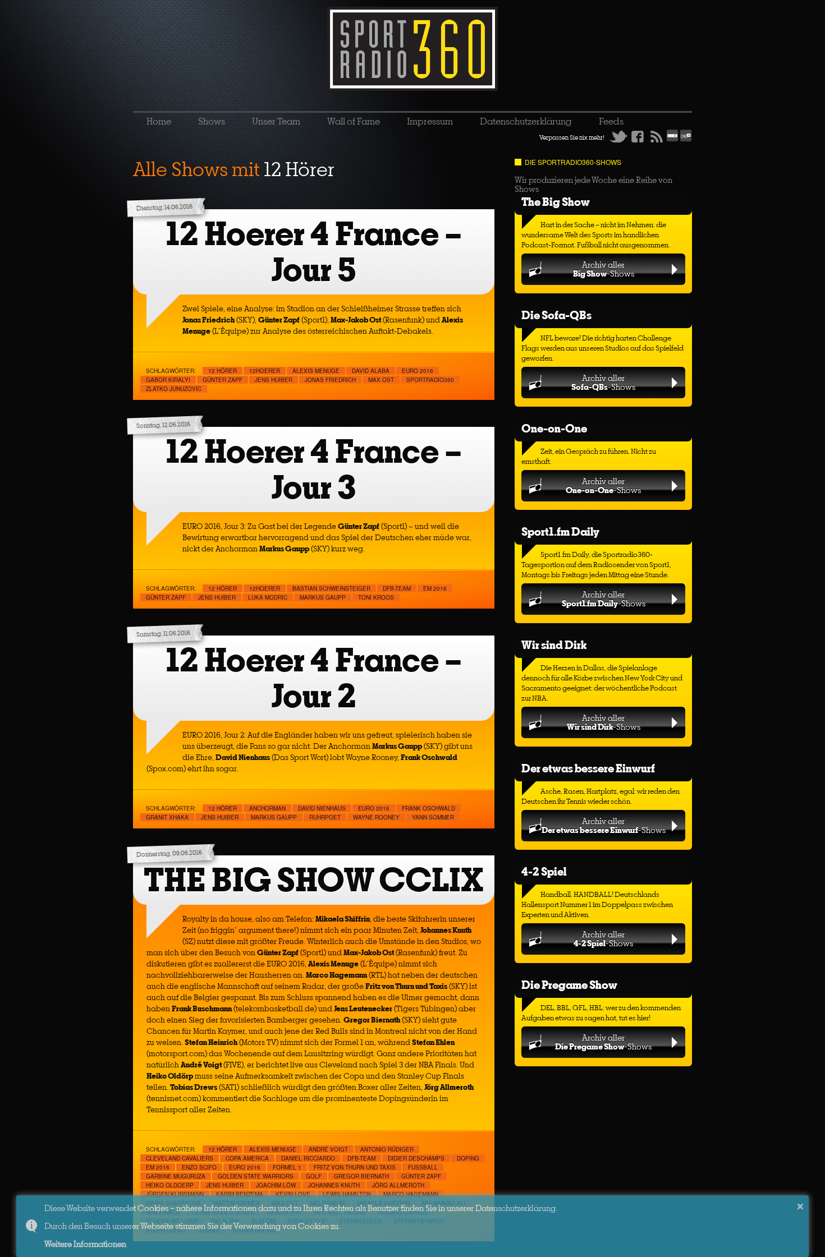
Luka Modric (267, 597)
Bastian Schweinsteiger (331, 588)
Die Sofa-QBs (556, 315)
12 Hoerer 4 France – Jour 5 (314, 251)
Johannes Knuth (334, 1185)
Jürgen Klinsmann (175, 1194)
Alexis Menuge (316, 371)
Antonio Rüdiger (387, 1149)
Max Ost (381, 380)
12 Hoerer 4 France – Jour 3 (314, 469)
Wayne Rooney (376, 817)
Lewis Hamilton (347, 1194)
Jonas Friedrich (330, 380)
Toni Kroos (376, 597)
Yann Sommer (433, 817)
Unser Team (276, 121)
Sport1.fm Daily (560, 531)
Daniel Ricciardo (308, 1158)
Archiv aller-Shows (603, 269)
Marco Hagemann (410, 1194)
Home (158, 121)
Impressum (430, 121)
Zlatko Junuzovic (173, 389)
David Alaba (370, 371)
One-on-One (554, 428)
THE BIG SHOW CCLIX (314, 880)
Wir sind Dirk (553, 645)
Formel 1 (287, 1167)
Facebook (637, 136)
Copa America (247, 1158)
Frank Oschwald (428, 808)
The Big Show (555, 202)
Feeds (611, 121)
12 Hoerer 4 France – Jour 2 (314, 678)
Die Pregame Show (569, 985)
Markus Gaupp (323, 597)
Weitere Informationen (85, 1244)
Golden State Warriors (256, 1176)
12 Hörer (222, 371)
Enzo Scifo (199, 1167)
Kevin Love (293, 1194)
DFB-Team (397, 588)
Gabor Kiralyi (168, 380)
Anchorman (267, 808)
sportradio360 (430, 380)
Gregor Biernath (361, 1176)
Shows (211, 121)
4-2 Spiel (543, 871)
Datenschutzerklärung (526, 121)
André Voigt (328, 1149)
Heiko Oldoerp (170, 1185)
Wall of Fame (353, 121)
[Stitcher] (672, 139)
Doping (468, 1158)
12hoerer (264, 371)
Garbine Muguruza (175, 1176)
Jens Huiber (273, 380)
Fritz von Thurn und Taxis (355, 1167)
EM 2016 (435, 588)
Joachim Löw (276, 1185)
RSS (656, 136)
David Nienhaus (322, 808)
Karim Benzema (239, 1194)
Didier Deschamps (416, 1158)
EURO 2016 (417, 371)
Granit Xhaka (167, 817)
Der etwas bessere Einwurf (588, 768)
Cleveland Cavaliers (179, 1158)
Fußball (423, 1167)
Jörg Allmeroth (398, 1185)
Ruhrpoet (325, 817)
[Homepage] (412, 49)
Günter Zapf (222, 380)
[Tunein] (686, 139)
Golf (314, 1176)
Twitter (618, 136)
